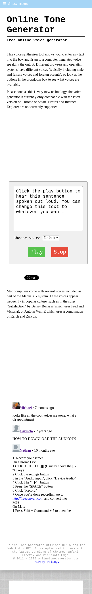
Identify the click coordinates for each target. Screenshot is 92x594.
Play (36, 252)
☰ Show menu (15, 4)
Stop (60, 252)
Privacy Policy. (46, 562)
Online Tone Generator (36, 25)
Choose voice (27, 238)
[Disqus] (46, 456)
